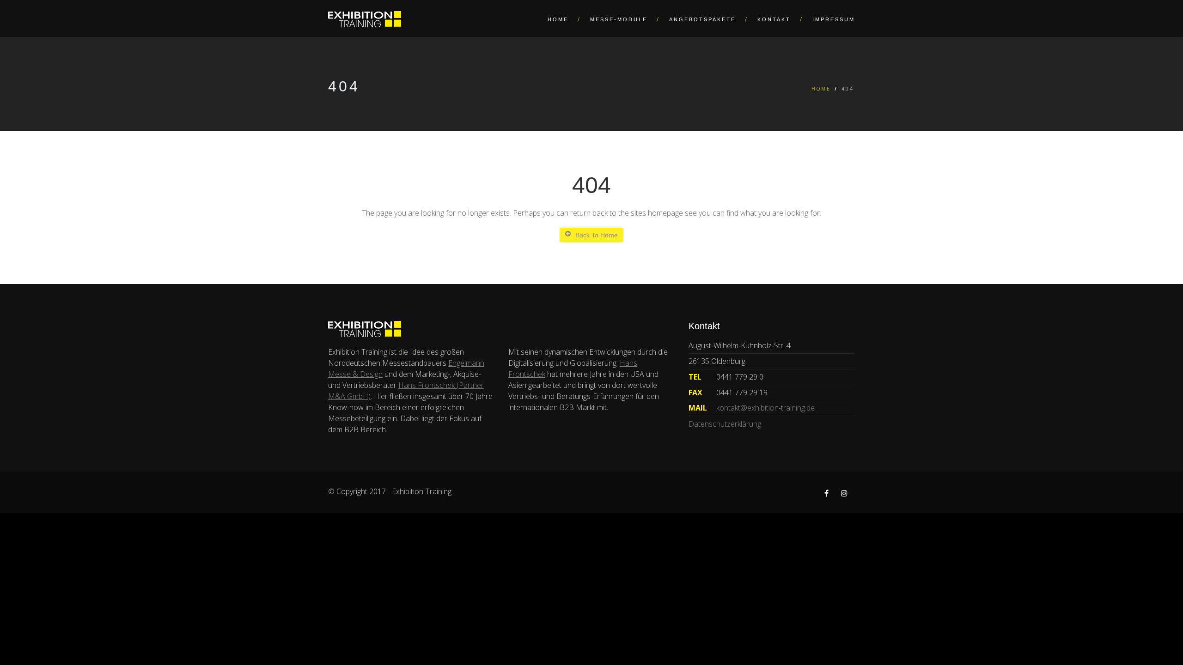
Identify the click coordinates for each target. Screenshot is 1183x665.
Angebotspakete (702, 19)
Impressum (833, 19)
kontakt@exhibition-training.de (765, 408)
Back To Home (596, 235)
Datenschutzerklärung (725, 424)
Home (558, 19)
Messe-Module (618, 19)
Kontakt (774, 19)
